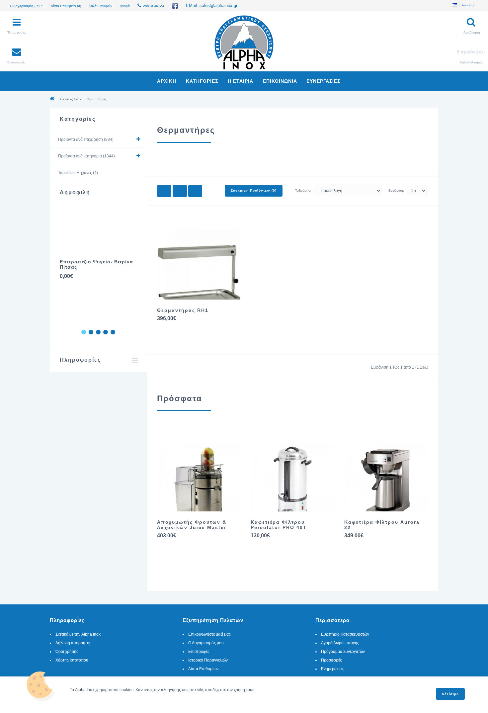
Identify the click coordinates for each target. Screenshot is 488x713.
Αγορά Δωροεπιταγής (340, 643)
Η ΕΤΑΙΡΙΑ (240, 81)
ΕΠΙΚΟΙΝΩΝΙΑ (280, 81)
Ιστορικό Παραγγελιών (208, 660)
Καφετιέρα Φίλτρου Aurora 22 (382, 524)
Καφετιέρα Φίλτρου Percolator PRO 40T (279, 524)
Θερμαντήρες (97, 99)
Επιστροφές (198, 651)
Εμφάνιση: (396, 190)
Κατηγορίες (202, 81)
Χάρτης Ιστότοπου (71, 660)
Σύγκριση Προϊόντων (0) (254, 190)
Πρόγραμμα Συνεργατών (343, 651)
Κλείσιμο (450, 694)
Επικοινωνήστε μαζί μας (209, 634)
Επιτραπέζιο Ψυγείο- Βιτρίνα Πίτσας (96, 264)
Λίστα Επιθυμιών (203, 669)
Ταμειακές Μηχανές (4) (78, 172)
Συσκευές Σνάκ (70, 99)
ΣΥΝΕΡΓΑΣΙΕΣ (323, 81)
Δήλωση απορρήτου (73, 643)
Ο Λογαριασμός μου (206, 643)
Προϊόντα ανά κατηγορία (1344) (86, 156)
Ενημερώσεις (332, 669)
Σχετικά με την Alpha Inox (78, 634)
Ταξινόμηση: (304, 190)
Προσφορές (331, 660)
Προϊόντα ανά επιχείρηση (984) (86, 139)
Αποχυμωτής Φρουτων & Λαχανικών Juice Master (191, 524)
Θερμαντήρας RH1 (182, 310)
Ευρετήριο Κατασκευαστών (345, 634)
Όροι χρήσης (66, 651)
